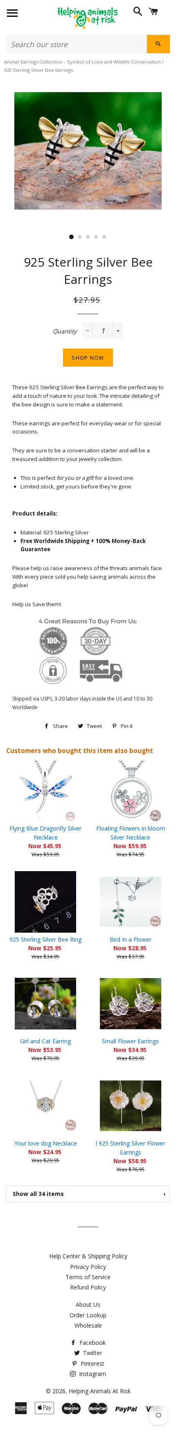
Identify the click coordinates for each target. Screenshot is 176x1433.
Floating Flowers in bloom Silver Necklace (130, 832)
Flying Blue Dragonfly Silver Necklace (45, 832)
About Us (88, 1304)
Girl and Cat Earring (45, 1041)
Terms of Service (88, 1277)
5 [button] (104, 237)
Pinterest (91, 1363)
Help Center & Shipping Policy (88, 1256)
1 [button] (72, 237)
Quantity (65, 331)
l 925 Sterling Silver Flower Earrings (130, 1147)
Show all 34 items (89, 1194)
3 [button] (88, 237)
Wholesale (88, 1325)
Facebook (92, 1342)
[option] (88, 151)
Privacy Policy (88, 1267)
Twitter (91, 1353)
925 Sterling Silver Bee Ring (45, 939)
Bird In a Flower (130, 939)
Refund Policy (88, 1287)
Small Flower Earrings (130, 1041)
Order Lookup (88, 1315)
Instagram (91, 1374)
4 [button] (96, 237)
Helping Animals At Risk (100, 1391)
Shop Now (88, 357)
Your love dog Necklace (45, 1143)
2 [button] (80, 237)
